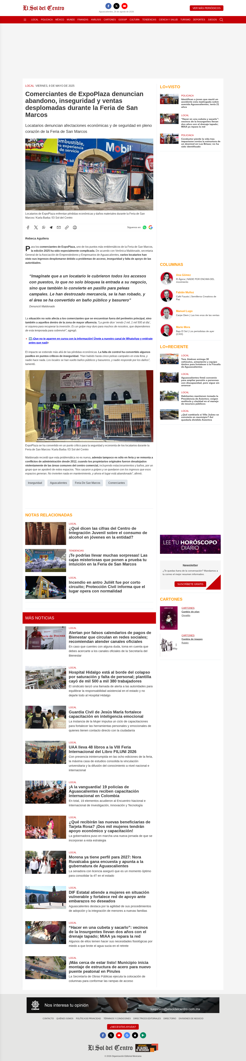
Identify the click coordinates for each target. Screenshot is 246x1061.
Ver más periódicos (207, 8)
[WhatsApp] (43, 227)
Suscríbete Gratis (190, 584)
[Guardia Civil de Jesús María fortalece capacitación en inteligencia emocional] (45, 721)
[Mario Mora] (166, 330)
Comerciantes (116, 482)
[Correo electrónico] (58, 227)
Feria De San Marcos (87, 482)
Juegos (212, 19)
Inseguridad (35, 482)
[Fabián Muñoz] (166, 295)
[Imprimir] (74, 227)
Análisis (96, 19)
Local (34, 19)
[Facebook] (108, 6)
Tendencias (149, 19)
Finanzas (82, 19)
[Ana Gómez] (166, 278)
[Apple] (135, 1035)
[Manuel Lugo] (166, 313)
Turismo (185, 19)
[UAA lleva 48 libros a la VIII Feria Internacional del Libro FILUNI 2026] (45, 759)
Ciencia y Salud (168, 19)
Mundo (71, 19)
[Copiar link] (66, 227)
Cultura (135, 19)
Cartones (110, 19)
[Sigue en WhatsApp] (144, 227)
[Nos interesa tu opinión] (123, 1005)
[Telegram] (51, 227)
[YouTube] (124, 6)
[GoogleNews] (127, 1035)
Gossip (122, 19)
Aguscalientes (58, 482)
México (59, 19)
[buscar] (221, 20)
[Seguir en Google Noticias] (150, 227)
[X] (116, 6)
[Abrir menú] (25, 19)
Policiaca (47, 19)
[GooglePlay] (143, 1035)
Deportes (199, 19)
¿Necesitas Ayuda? (123, 1026)
